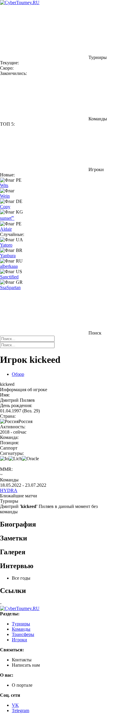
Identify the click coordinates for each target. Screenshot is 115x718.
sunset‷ (7, 218)
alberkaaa (9, 266)
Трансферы (23, 634)
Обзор (18, 374)
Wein (5, 196)
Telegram (20, 710)
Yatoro (6, 244)
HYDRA (8, 490)
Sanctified (9, 276)
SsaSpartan (10, 287)
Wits (4, 185)
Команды (21, 629)
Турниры (21, 623)
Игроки (19, 639)
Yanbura (8, 255)
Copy (5, 206)
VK (15, 705)
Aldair (6, 229)
